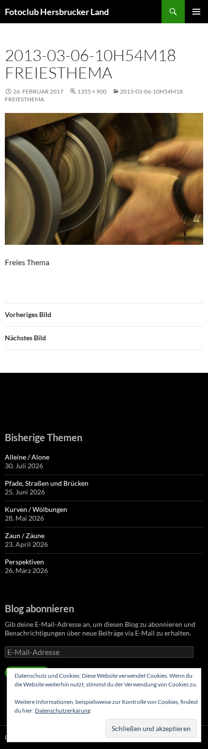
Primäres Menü (196, 11)
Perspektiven (24, 562)
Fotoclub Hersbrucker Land (57, 11)
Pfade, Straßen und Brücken (47, 483)
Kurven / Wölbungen (36, 509)
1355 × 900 (91, 91)
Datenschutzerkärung (62, 710)
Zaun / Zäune (25, 535)
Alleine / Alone (27, 457)
